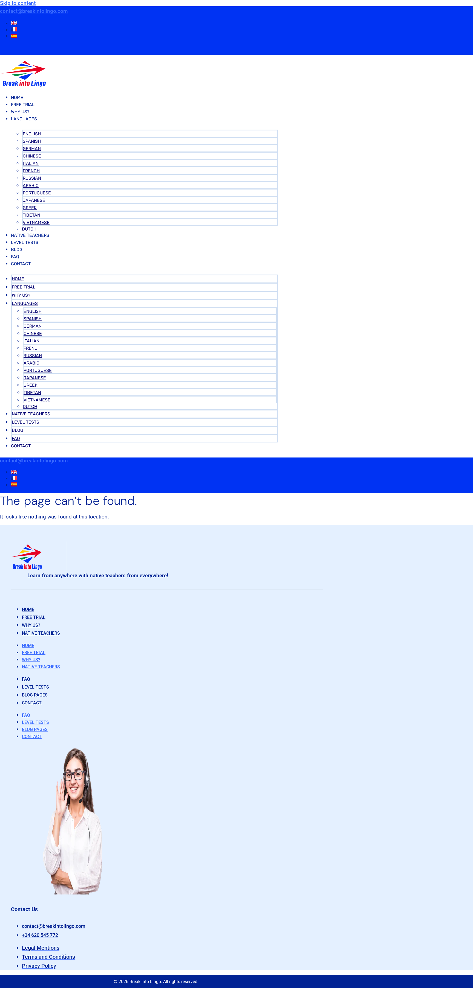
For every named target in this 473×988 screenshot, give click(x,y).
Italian (31, 163)
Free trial (33, 617)
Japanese (34, 200)
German (32, 148)
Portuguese (37, 193)
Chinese (32, 156)
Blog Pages (35, 695)
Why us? (31, 625)
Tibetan (31, 215)
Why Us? (20, 111)
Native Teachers (41, 633)
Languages (24, 118)
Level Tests (24, 242)
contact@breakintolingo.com (34, 11)
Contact (21, 263)
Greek (30, 207)
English (32, 133)
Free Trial (22, 104)
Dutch (29, 229)
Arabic (31, 185)
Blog (16, 249)
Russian (32, 178)
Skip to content (18, 3)
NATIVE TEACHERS (30, 235)
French (31, 170)
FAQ (15, 256)
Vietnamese (36, 222)
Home (17, 97)
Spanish (32, 141)
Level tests (35, 687)
